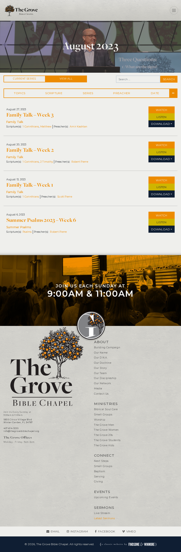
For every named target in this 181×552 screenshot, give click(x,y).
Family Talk (14, 122)
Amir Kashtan (78, 126)
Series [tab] (88, 93)
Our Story (100, 368)
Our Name (101, 352)
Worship (99, 419)
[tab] (173, 93)
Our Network (102, 383)
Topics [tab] (19, 93)
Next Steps (101, 461)
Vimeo (131, 531)
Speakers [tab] (122, 93)
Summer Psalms (18, 227)
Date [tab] (155, 93)
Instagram (79, 531)
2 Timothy (46, 161)
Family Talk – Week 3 (29, 115)
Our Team (100, 373)
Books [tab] (54, 93)
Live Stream (102, 513)
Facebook (106, 531)
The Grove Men (104, 424)
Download (160, 124)
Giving (98, 481)
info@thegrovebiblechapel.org (21, 431)
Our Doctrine (102, 362)
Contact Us (101, 393)
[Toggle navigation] (174, 10)
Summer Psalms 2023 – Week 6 (41, 220)
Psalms (27, 231)
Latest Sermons (104, 518)
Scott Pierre (64, 196)
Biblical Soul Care (106, 409)
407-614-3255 (11, 428)
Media (98, 388)
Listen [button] (161, 117)
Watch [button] (161, 110)
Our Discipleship (105, 378)
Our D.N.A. (101, 357)
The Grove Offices (18, 437)
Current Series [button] (24, 78)
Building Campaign (107, 347)
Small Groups (103, 414)
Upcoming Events (106, 497)
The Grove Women (106, 429)
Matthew (46, 126)
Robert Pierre (79, 161)
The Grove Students (107, 440)
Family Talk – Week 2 (30, 150)
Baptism (99, 471)
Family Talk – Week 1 (29, 185)
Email (55, 531)
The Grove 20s (103, 435)
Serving (99, 476)
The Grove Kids (104, 445)
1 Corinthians (31, 126)
